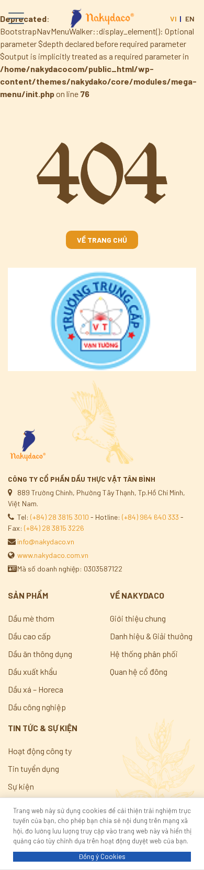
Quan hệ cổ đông (138, 671)
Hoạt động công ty (40, 751)
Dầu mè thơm (31, 618)
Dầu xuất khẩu (32, 671)
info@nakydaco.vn (45, 541)
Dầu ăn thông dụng (40, 654)
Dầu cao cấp (29, 636)
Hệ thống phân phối (144, 654)
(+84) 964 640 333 (150, 517)
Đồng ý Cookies (102, 856)
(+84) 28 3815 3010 (59, 517)
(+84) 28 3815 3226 (54, 527)
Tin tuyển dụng (33, 768)
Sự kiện (21, 786)
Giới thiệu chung (138, 618)
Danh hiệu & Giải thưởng (151, 636)
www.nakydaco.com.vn (52, 555)
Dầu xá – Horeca (35, 689)
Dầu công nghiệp (37, 707)
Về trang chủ (102, 239)
